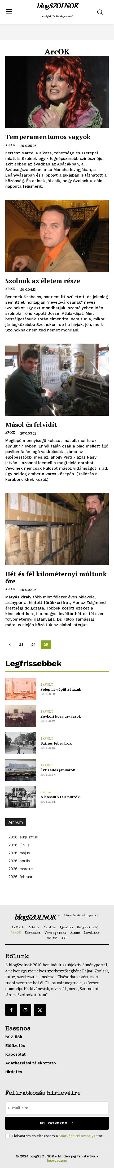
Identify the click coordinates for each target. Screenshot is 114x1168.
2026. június (18, 845)
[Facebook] (11, 1010)
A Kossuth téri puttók (60, 796)
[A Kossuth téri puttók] (20, 797)
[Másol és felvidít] (57, 380)
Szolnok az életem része (42, 280)
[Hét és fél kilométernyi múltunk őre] (57, 529)
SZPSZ (46, 792)
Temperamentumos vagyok (48, 136)
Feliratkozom (54, 1123)
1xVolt (47, 685)
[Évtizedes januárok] (20, 770)
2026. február (20, 876)
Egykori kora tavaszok (61, 716)
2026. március (20, 868)
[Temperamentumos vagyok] (57, 92)
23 (21, 645)
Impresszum (57, 1160)
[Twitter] (40, 1010)
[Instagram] (25, 1010)
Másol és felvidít (31, 424)
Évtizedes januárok (58, 769)
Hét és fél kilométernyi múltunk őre (56, 577)
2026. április (19, 860)
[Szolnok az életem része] (57, 236)
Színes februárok (56, 743)
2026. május (19, 853)
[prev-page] (9, 644)
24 (33, 645)
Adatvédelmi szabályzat (79, 1136)
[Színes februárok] (20, 743)
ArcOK (10, 145)
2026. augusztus (23, 837)
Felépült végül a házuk (61, 689)
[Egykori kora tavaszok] (20, 716)
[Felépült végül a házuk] (20, 689)
